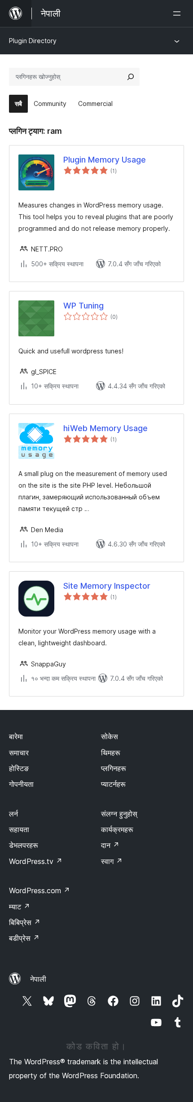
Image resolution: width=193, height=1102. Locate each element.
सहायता (19, 829)
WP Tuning (83, 305)
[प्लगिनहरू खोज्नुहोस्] (131, 77)
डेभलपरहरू (23, 845)
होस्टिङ (19, 768)
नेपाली (38, 978)
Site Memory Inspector (106, 586)
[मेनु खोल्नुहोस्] (178, 13)
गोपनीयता (21, 784)
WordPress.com (39, 890)
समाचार (19, 752)
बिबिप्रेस (24, 922)
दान (110, 845)
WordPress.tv (35, 861)
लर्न (13, 813)
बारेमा (16, 736)
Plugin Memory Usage (104, 159)
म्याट (19, 906)
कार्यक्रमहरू (117, 829)
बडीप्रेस (24, 938)
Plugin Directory (33, 40)
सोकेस (109, 736)
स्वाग (112, 861)
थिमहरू (110, 752)
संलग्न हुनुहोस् (119, 813)
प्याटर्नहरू (113, 784)
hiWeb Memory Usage (105, 428)
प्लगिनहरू (113, 768)
